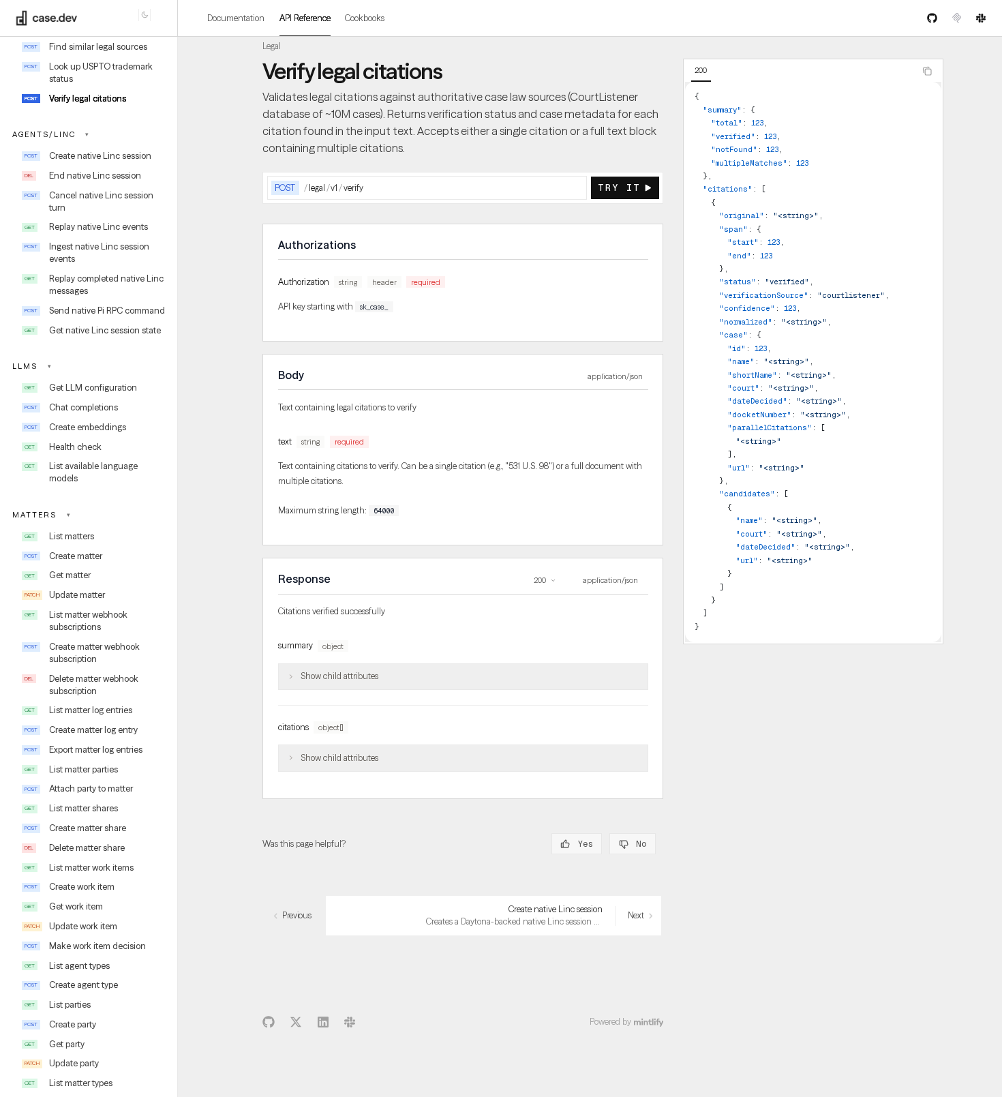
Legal (271, 46)
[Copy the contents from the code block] (927, 71)
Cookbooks (364, 18)
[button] (89, 134)
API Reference (305, 18)
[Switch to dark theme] (144, 15)
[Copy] (575, 188)
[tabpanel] (813, 362)
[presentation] (88, 569)
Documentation (235, 18)
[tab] (701, 70)
